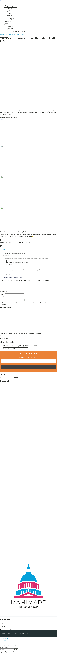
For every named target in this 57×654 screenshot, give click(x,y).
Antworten (6, 255)
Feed (4, 640)
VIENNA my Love (20, 34)
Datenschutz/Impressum (11, 25)
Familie (9, 8)
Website (2, 300)
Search (5, 643)
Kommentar (4, 291)
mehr (1, 335)
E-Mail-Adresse (4, 297)
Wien (8, 10)
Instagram (6, 638)
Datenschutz (10, 28)
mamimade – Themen (10, 7)
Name (2, 294)
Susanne (2, 34)
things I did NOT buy (9, 348)
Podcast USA (10, 18)
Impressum (10, 26)
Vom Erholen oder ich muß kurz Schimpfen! (15, 347)
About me (7, 23)
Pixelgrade (25, 633)
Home (6, 5)
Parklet (9, 15)
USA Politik (10, 20)
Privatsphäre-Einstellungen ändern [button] (17, 31)
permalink (27, 242)
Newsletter (7, 21)
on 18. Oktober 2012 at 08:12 (17, 253)
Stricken (9, 12)
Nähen (9, 13)
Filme (9, 17)
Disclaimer (10, 30)
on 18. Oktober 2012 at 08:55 (21, 262)
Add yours (3, 249)
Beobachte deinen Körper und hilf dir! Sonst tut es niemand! (20, 345)
